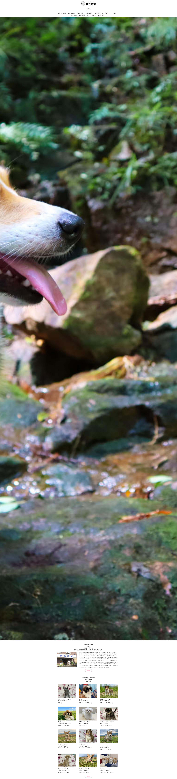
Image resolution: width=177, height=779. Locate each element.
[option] (88, 328)
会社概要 (98, 13)
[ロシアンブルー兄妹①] (67, 691)
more (88, 670)
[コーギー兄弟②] (109, 736)
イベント (75, 15)
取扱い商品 (89, 13)
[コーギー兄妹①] (88, 760)
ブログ (115, 13)
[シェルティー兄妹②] (109, 691)
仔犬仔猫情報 (63, 13)
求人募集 (102, 15)
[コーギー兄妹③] (67, 736)
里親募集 (83, 15)
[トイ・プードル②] (67, 760)
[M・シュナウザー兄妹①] (109, 714)
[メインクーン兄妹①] (109, 760)
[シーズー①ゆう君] (67, 714)
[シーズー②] (88, 691)
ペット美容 (72, 13)
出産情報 (81, 13)
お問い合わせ (107, 13)
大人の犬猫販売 (92, 15)
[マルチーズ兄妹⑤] (88, 714)
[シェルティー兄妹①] (88, 736)
